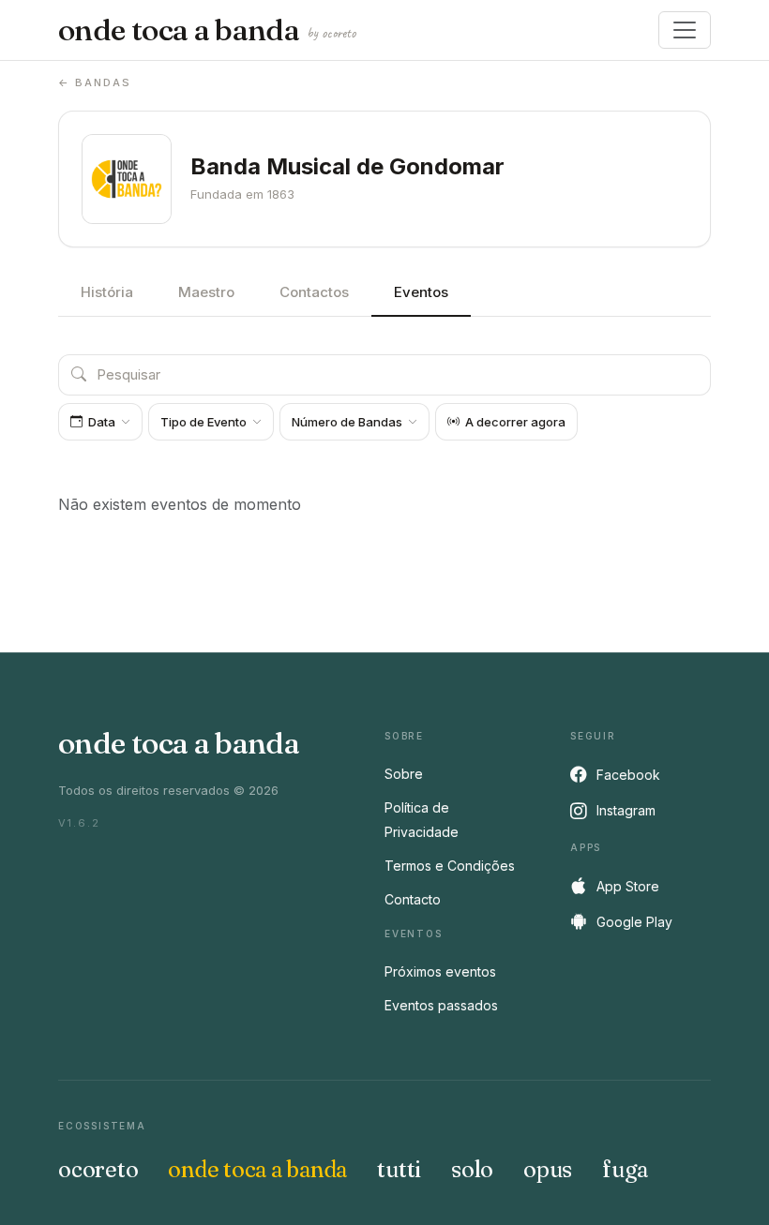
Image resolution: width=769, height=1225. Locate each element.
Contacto (412, 899)
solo (472, 1169)
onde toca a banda (206, 30)
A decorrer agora (515, 421)
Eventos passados (441, 1005)
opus (547, 1169)
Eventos (421, 292)
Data (101, 421)
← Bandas (94, 82)
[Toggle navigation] (684, 30)
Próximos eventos (440, 971)
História (107, 292)
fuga (625, 1169)
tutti (399, 1169)
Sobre (403, 774)
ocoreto (98, 1169)
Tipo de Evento (203, 421)
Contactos (314, 292)
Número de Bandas (347, 421)
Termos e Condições (449, 866)
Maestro (206, 292)
